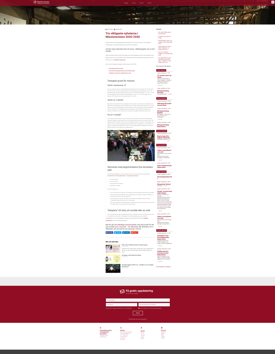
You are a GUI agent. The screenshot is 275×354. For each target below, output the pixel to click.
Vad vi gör (143, 335)
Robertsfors (163, 331)
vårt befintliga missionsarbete (125, 225)
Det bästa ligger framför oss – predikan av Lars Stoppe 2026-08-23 (165, 42)
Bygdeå (162, 333)
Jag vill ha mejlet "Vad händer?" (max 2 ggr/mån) (119, 308)
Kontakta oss (123, 338)
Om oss (134, 3)
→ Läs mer (159, 85)
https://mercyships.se (162, 205)
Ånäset (162, 335)
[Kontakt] (121, 328)
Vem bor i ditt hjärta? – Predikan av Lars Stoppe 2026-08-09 (165, 53)
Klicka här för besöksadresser (126, 331)
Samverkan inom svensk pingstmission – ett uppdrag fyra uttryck (123, 175)
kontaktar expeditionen (119, 60)
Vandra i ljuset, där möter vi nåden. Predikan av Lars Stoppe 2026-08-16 (164, 48)
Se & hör (149, 3)
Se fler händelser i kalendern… (163, 266)
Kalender (142, 337)
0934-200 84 (124, 336)
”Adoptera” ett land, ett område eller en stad (120, 73)
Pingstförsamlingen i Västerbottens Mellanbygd (106, 332)
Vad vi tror (143, 334)
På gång (126, 3)
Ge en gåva (122, 339)
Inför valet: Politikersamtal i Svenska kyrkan (135, 245)
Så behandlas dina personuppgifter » (138, 319)
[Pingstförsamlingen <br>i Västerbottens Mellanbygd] (100, 328)
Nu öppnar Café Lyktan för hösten (131, 255)
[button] (109, 232)
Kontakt (122, 330)
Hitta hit (141, 3)
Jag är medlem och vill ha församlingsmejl (150, 308)
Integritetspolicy (103, 336)
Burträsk (162, 338)
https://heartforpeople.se (163, 201)
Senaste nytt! (118, 29)
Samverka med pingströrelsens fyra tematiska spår (122, 70)
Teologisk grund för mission (116, 68)
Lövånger (163, 336)
